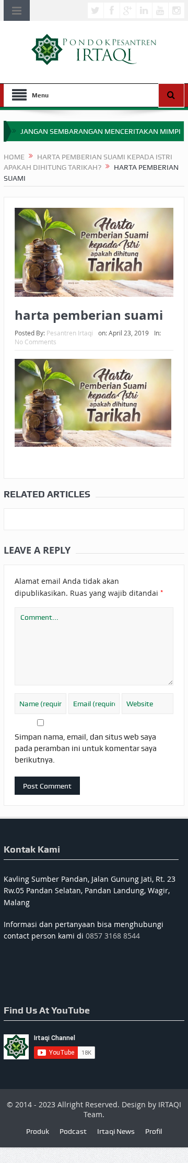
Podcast (73, 1131)
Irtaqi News (116, 1131)
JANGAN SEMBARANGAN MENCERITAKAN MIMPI (100, 131)
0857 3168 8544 (113, 936)
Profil (153, 1131)
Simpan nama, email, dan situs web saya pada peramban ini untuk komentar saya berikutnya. (86, 748)
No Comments (35, 341)
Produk (37, 1131)
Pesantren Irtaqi (69, 333)
